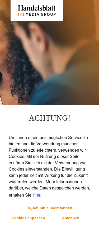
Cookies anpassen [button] (28, 218)
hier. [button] (37, 195)
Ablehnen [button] (70, 218)
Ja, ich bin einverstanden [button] (49, 208)
